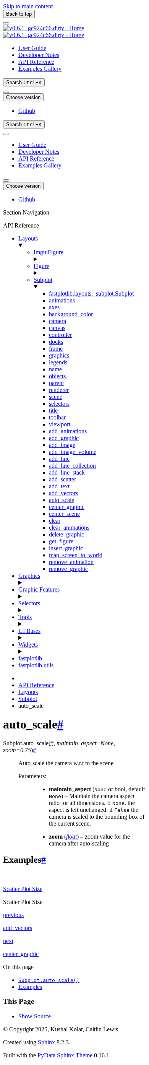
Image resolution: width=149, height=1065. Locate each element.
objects (57, 376)
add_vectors (63, 493)
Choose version (23, 97)
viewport (59, 424)
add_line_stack (67, 472)
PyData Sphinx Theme (64, 1055)
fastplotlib (30, 658)
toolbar (57, 417)
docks (56, 341)
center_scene (64, 514)
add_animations (68, 431)
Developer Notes (38, 55)
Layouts (28, 238)
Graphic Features (39, 589)
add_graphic (64, 438)
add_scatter (62, 479)
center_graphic (66, 507)
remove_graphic (68, 569)
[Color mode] (6, 92)
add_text (59, 486)
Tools (25, 617)
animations (62, 300)
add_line (59, 458)
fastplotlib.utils (35, 665)
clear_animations (69, 527)
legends (58, 362)
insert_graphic (66, 548)
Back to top (19, 14)
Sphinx (46, 1042)
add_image (62, 445)
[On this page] (6, 134)
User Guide (32, 48)
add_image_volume (72, 452)
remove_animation (71, 562)
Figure (41, 266)
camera (57, 321)
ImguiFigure (48, 252)
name (55, 369)
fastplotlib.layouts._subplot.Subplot (91, 293)
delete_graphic (66, 534)
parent (56, 383)
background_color (71, 314)
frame (56, 348)
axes (54, 307)
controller (60, 335)
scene (55, 396)
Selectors (29, 603)
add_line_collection (72, 465)
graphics (59, 355)
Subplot (43, 279)
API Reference (36, 62)
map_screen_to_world (75, 555)
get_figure (61, 541)
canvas (57, 328)
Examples (30, 987)
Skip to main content (28, 6)
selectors (59, 403)
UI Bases (29, 631)
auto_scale (61, 500)
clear (54, 520)
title (53, 410)
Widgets (28, 644)
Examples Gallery (40, 68)
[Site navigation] (6, 23)
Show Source (34, 1016)
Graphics (29, 575)
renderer (59, 390)
